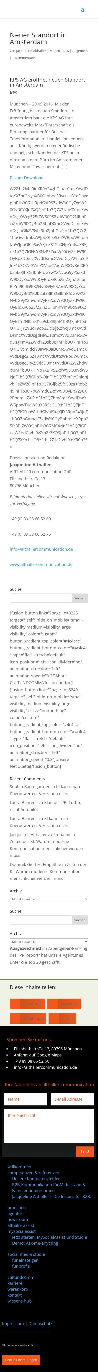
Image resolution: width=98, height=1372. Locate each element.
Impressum (13, 1323)
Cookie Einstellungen (21, 1360)
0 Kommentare (24, 58)
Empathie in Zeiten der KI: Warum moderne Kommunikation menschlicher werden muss (48, 871)
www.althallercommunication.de (41, 564)
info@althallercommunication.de (41, 549)
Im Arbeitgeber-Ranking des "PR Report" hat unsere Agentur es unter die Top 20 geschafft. (48, 955)
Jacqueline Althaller (31, 51)
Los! (85, 1151)
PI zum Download (27, 177)
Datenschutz (40, 1323)
